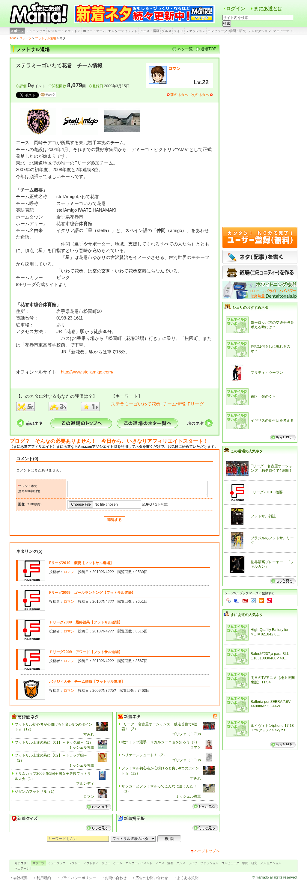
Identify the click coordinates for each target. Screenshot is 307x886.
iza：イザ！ (269, 600)
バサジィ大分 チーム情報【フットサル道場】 (87, 681)
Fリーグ (196, 403)
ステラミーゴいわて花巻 (135, 403)
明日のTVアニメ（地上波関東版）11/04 (273, 680)
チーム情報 (174, 403)
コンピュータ (217, 31)
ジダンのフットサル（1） (35, 791)
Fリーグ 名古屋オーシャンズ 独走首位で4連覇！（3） (159, 726)
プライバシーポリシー (78, 878)
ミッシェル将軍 (81, 747)
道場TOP (208, 49)
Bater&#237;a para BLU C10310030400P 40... (270, 656)
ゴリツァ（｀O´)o (186, 734)
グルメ (166, 31)
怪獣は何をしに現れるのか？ (270, 348)
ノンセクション (259, 31)
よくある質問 (187, 878)
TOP (13, 38)
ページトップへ (206, 851)
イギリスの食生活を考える (272, 420)
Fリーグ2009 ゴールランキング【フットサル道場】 (92, 592)
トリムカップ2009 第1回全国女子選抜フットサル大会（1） (53, 776)
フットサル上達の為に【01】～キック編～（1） (54, 742)
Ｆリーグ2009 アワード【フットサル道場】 (85, 652)
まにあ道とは (268, 8)
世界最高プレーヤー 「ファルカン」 (272, 564)
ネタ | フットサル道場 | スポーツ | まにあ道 (40, 13)
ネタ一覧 (185, 49)
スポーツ (17, 31)
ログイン (235, 8)
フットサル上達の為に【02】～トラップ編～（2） (51, 758)
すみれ (88, 734)
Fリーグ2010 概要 (267, 492)
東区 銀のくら (263, 396)
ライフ (178, 31)
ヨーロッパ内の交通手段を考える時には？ (272, 324)
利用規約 (44, 878)
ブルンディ (85, 783)
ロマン (174, 68)
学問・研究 (237, 31)
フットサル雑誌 (263, 516)
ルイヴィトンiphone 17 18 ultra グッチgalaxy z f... (272, 728)
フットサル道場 (45, 38)
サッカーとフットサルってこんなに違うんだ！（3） (159, 788)
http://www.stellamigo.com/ (87, 371)
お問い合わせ (116, 878)
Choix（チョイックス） (261, 600)
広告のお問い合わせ (152, 878)
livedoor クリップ (253, 600)
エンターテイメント (123, 31)
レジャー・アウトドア (64, 31)
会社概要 (20, 878)
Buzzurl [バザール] (245, 600)
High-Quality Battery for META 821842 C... (269, 632)
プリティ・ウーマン (267, 372)
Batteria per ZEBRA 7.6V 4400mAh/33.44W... (271, 704)
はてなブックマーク (236, 600)
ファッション (195, 31)
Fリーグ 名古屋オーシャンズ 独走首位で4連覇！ (271, 468)
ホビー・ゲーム (94, 31)
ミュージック (36, 31)
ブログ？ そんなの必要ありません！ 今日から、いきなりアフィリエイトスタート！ (109, 441)
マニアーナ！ (283, 31)
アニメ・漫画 (149, 31)
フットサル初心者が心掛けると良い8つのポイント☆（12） (53, 727)
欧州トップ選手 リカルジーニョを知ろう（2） (160, 742)
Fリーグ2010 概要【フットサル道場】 (81, 563)
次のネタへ (200, 95)
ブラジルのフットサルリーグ (272, 540)
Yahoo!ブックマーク (228, 600)
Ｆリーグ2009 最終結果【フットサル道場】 (85, 622)
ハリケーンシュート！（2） (144, 755)
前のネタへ (179, 95)
